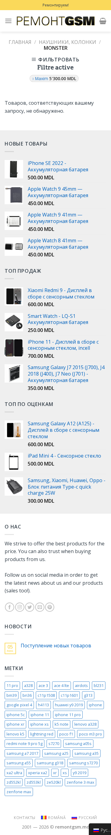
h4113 (43, 705)
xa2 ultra (14, 772)
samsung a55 (18, 763)
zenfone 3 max (80, 782)
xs (65, 772)
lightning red (41, 734)
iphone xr (15, 724)
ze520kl (54, 782)
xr (55, 772)
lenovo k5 (15, 734)
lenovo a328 (85, 724)
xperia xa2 (37, 772)
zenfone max (18, 791)
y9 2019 (79, 772)
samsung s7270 (83, 763)
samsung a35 (86, 753)
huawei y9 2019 (69, 705)
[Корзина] (102, 21)
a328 (28, 685)
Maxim (55, 78)
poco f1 (66, 734)
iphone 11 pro (68, 714)
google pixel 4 (19, 705)
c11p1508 (46, 695)
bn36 (27, 695)
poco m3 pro (90, 734)
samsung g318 (50, 763)
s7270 (53, 743)
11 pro (12, 685)
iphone (95, 705)
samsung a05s (78, 743)
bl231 (99, 685)
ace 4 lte (61, 685)
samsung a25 (56, 753)
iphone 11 (40, 714)
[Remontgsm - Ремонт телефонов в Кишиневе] (56, 20)
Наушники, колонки (67, 42)
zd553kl (34, 782)
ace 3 (43, 685)
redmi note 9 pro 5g (24, 743)
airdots (81, 685)
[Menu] (8, 20)
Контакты (24, 817)
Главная (20, 42)
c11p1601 (69, 695)
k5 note (61, 724)
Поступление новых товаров (56, 646)
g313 (88, 695)
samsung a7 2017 (22, 753)
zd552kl (13, 782)
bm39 (11, 695)
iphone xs (39, 724)
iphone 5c (15, 714)
